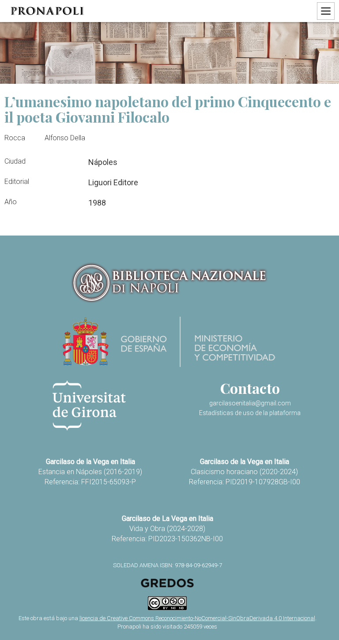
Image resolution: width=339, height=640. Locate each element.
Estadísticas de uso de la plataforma (250, 412)
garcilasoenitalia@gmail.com (250, 403)
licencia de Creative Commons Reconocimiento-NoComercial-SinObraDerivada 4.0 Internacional (197, 618)
